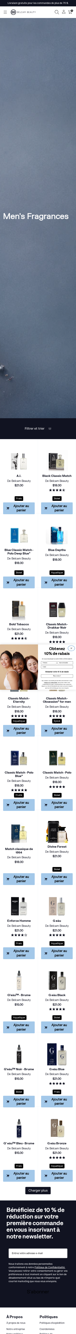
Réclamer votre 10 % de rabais (57, 672)
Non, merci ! (57, 676)
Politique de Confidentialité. (50, 682)
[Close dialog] (71, 648)
